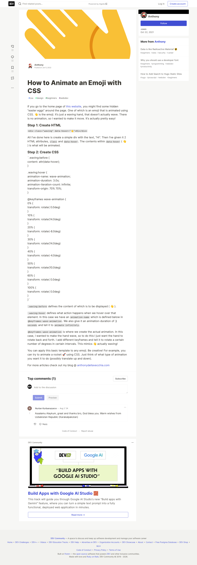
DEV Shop (183, 542)
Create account (178, 3)
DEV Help (75, 542)
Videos (43, 542)
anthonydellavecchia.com (93, 365)
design (39, 98)
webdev (63, 98)
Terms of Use (115, 550)
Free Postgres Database (166, 542)
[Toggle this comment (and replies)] (29, 413)
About (140, 542)
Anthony (38, 64)
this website (73, 106)
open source (81, 554)
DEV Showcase (128, 542)
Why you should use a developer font (159, 63)
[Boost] (12, 78)
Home (9, 542)
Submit (38, 397)
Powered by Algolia (97, 4)
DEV (108, 554)
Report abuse (87, 431)
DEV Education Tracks (58, 542)
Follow (163, 23)
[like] (35, 424)
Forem (67, 554)
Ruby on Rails (93, 556)
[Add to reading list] (12, 69)
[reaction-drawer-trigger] (12, 48)
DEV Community (58, 538)
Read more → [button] (78, 514)
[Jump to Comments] (12, 58)
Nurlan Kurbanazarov (46, 408)
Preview (53, 397)
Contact (149, 542)
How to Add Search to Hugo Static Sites (161, 76)
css (31, 98)
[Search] (20, 3)
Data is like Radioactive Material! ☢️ (158, 51)
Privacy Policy (100, 550)
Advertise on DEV (89, 542)
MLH (98, 546)
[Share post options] (12, 88)
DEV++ (35, 542)
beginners (51, 98)
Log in (161, 3)
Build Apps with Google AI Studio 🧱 (63, 493)
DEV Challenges (22, 542)
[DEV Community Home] (11, 3)
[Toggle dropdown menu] (125, 407)
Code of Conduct (69, 431)
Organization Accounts (109, 542)
